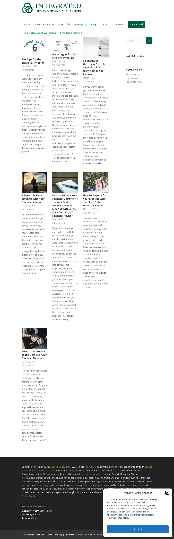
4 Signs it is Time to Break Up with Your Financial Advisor (33, 199)
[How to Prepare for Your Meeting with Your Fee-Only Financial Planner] (96, 182)
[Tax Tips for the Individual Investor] (34, 47)
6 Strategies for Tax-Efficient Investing (65, 56)
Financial (130, 74)
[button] (167, 492)
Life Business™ (133, 78)
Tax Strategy (132, 81)
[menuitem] (27, 24)
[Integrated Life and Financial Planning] (51, 10)
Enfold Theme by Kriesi (94, 534)
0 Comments (28, 69)
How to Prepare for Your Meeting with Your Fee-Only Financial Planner (94, 200)
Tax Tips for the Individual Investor (33, 61)
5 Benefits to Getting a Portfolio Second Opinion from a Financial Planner (94, 67)
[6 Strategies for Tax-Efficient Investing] (65, 44)
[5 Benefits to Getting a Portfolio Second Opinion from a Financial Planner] (96, 47)
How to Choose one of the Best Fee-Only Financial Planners (34, 355)
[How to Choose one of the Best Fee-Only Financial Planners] (34, 338)
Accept (138, 529)
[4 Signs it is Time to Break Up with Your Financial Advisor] (34, 182)
